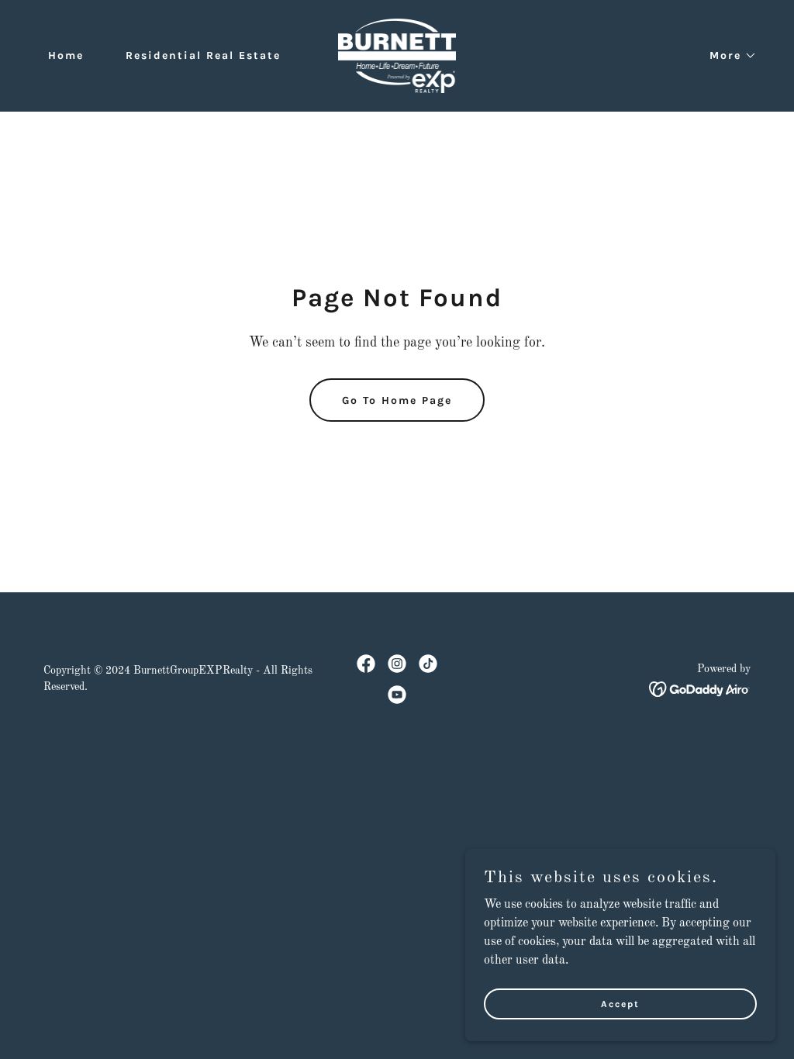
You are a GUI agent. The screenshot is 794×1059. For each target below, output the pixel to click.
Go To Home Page (397, 400)
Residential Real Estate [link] (203, 55)
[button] (728, 56)
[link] (397, 56)
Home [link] (66, 55)
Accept (620, 1003)
